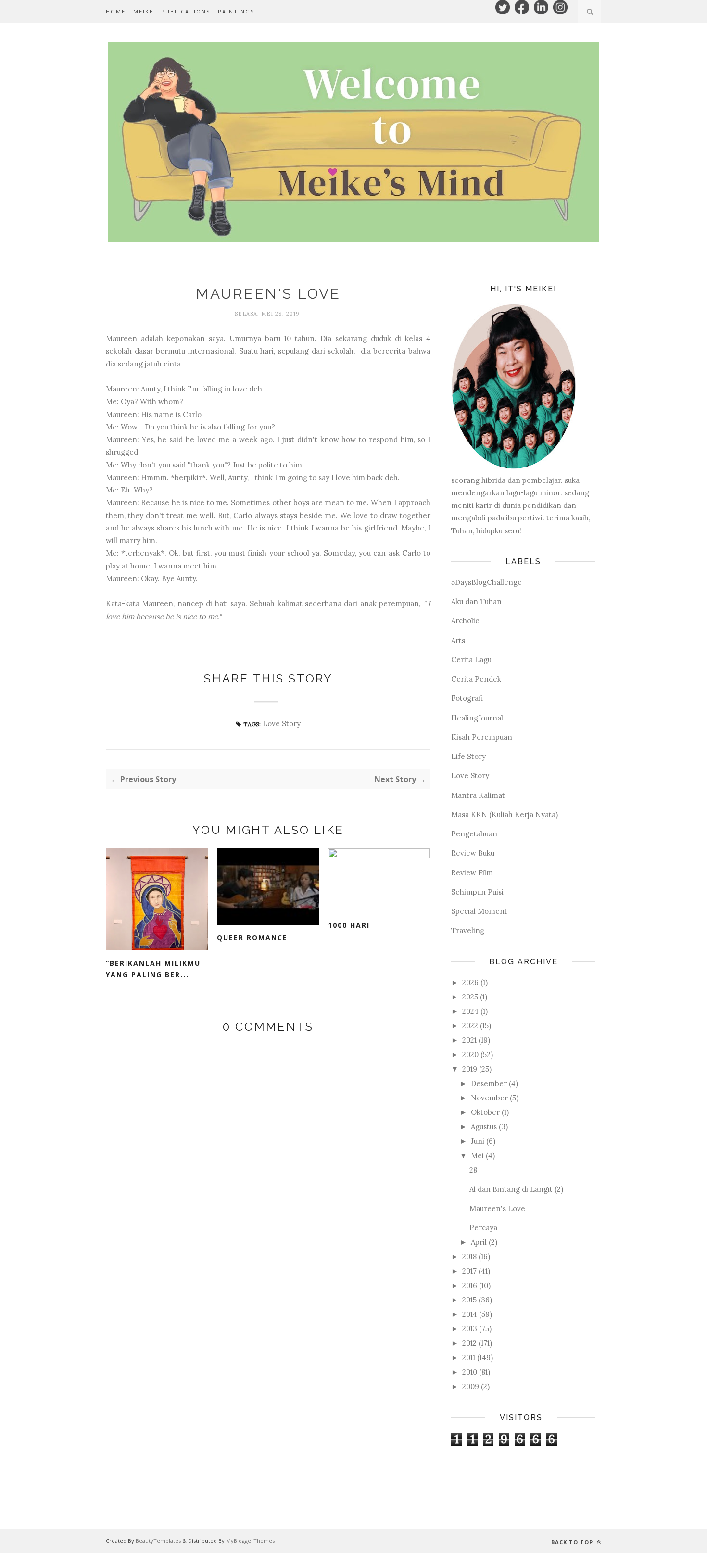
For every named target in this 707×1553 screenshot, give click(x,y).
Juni (477, 1141)
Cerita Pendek (476, 678)
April (479, 1242)
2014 (469, 1314)
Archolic (465, 620)
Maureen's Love (497, 1208)
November (489, 1097)
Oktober (485, 1112)
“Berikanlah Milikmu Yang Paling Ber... (153, 969)
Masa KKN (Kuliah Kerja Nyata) (504, 814)
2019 (469, 1068)
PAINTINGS (236, 11)
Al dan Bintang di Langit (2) (516, 1189)
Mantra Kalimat (478, 795)
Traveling (467, 930)
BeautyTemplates (158, 1540)
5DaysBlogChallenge (486, 582)
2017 (469, 1270)
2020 (470, 1054)
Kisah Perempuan (481, 737)
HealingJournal (477, 717)
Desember (489, 1083)
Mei (477, 1155)
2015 (469, 1299)
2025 (470, 996)
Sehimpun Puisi (477, 891)
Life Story (468, 756)
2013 (469, 1328)
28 (473, 1169)
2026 (470, 982)
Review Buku (472, 853)
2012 (469, 1343)
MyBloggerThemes (250, 1540)
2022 (470, 1025)
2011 (468, 1357)
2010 (469, 1371)
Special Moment (479, 911)
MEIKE (143, 11)
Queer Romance (252, 937)
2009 (470, 1386)
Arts (458, 640)
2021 (469, 1040)
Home (116, 11)
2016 (469, 1285)
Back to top (573, 1542)
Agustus (484, 1126)
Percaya (483, 1227)
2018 (469, 1256)
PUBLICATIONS (185, 11)
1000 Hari (349, 925)
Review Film (472, 872)
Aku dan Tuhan (476, 601)
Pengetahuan (474, 833)
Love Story (282, 723)
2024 (470, 1011)
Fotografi (467, 698)
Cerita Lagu (471, 659)
